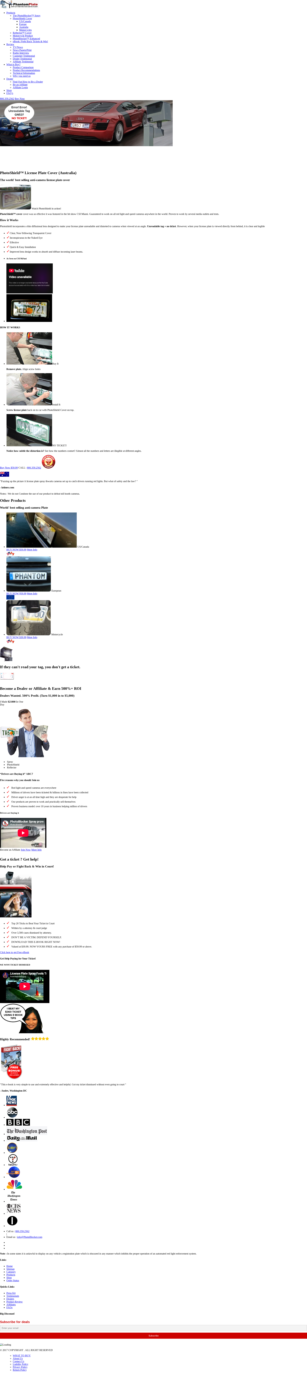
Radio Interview (21, 53)
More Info (32, 549)
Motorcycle (57, 634)
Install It (56, 404)
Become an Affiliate (10, 849)
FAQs (9, 1307)
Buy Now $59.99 (9, 467)
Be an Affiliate (20, 84)
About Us (18, 1358)
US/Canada (25, 21)
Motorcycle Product (23, 35)
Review (10, 44)
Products (10, 12)
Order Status (12, 1280)
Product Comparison (23, 67)
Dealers (10, 1298)
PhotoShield (13, 764)
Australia (23, 27)
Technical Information (24, 73)
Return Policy (20, 1370)
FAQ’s (9, 93)
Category (11, 1271)
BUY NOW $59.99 (16, 549)
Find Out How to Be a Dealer (28, 81)
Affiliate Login (20, 87)
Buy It (55, 363)
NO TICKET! (59, 445)
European (56, 590)
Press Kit (11, 1293)
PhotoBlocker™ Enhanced (26, 38)
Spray (10, 761)
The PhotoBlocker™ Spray (26, 15)
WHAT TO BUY (22, 1355)
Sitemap (10, 1269)
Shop (9, 90)
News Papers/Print (22, 50)
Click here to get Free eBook (14, 952)
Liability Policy (20, 1364)
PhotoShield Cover (22, 18)
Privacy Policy (20, 1367)
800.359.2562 (7, 98)
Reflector (11, 767)
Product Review (14, 1301)
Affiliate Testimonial (23, 61)
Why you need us (22, 76)
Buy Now (20, 98)
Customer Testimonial (24, 55)
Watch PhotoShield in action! (46, 208)
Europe (23, 24)
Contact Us (18, 1361)
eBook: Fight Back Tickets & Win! (30, 41)
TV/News (18, 47)
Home (9, 1266)
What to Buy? (13, 64)
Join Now (26, 849)
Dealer (9, 78)
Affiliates (11, 1304)
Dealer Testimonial (22, 58)
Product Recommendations (26, 70)
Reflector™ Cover (22, 32)
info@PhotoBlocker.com (29, 1237)
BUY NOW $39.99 (16, 637)
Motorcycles (25, 30)
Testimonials (12, 1296)
